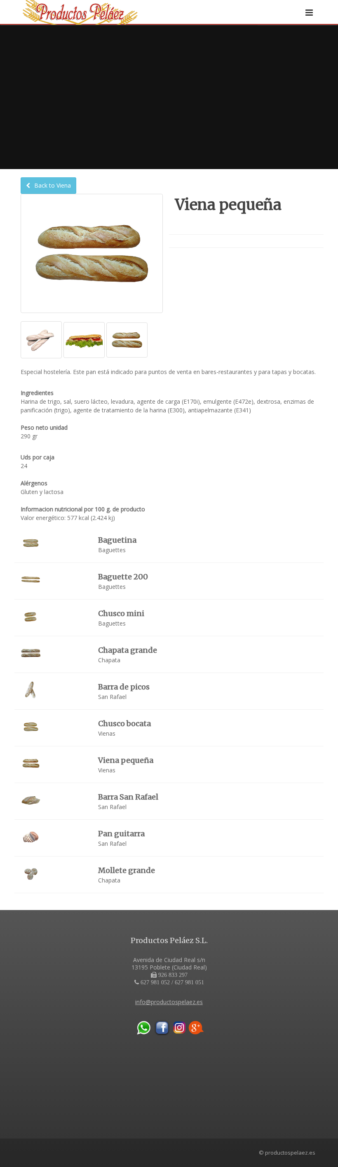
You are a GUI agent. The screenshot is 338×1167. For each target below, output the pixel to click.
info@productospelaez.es (169, 1002)
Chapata (109, 660)
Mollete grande (126, 870)
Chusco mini (121, 613)
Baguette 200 (123, 576)
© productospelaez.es (287, 1152)
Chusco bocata (124, 723)
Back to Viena (52, 185)
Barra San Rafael (128, 797)
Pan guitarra (121, 833)
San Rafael (112, 697)
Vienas (106, 733)
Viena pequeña (125, 760)
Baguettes (112, 550)
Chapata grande (127, 650)
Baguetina (117, 540)
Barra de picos (124, 687)
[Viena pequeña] (41, 339)
